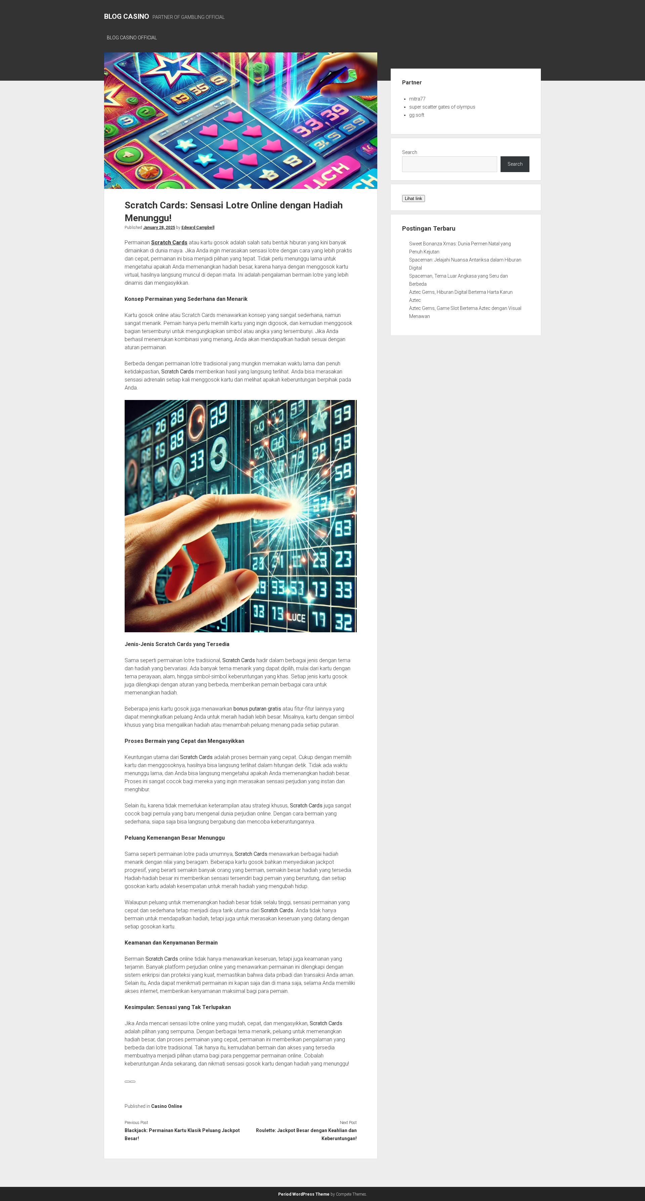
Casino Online (166, 1106)
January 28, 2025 (159, 227)
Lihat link (413, 198)
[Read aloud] (127, 1082)
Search (409, 152)
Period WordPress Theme (304, 1194)
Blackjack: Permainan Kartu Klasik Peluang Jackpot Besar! (182, 1134)
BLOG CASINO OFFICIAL (132, 37)
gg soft (416, 115)
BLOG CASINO (126, 16)
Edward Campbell (197, 227)
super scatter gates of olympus (442, 107)
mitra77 (417, 99)
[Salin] (132, 1082)
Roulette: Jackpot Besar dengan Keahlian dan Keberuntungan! (306, 1134)
